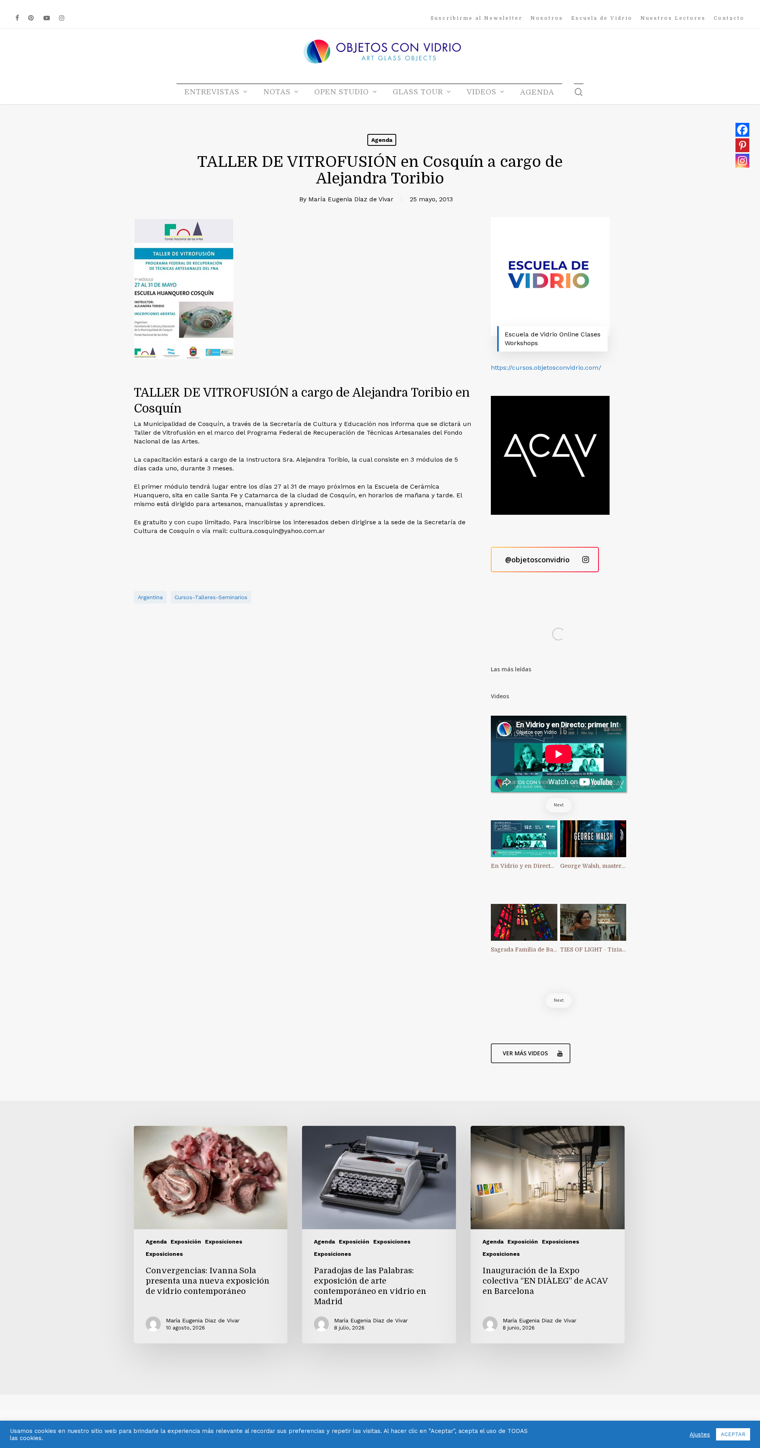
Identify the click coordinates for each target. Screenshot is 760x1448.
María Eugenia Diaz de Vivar (350, 199)
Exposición (186, 1241)
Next (559, 805)
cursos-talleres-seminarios (211, 597)
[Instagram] (742, 161)
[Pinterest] (742, 145)
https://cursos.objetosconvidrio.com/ (546, 367)
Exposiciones (223, 1241)
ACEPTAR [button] (733, 1434)
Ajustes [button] (700, 1434)
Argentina (150, 597)
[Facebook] (742, 130)
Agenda (381, 140)
